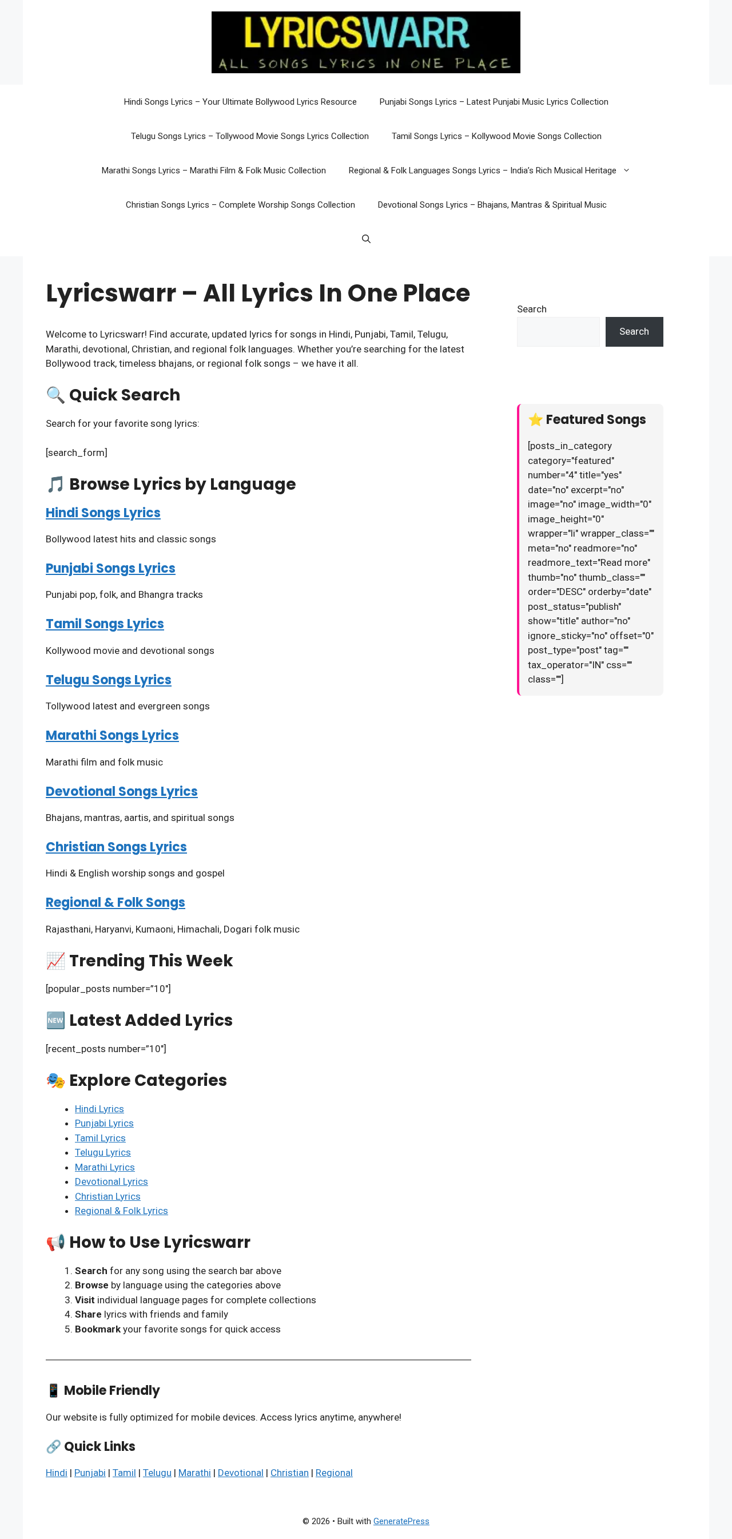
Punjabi (90, 1472)
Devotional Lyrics (111, 1181)
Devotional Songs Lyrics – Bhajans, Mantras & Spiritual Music (492, 205)
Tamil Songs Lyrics (105, 624)
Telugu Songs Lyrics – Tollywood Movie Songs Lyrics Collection (250, 136)
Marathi (194, 1472)
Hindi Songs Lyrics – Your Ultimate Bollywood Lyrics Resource (240, 102)
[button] (629, 170)
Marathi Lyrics (105, 1167)
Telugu (157, 1472)
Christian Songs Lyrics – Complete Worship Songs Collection (240, 205)
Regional (334, 1472)
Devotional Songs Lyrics (122, 791)
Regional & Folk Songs (115, 902)
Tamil (124, 1472)
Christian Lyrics (108, 1196)
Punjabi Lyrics (104, 1123)
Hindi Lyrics (99, 1108)
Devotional (241, 1472)
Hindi (56, 1472)
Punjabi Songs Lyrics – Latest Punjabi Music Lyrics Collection (494, 102)
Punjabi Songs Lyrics (111, 568)
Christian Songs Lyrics (116, 847)
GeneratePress (401, 1521)
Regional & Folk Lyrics (121, 1210)
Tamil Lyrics (100, 1138)
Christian (289, 1472)
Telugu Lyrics (103, 1152)
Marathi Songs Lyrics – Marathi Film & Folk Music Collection (214, 170)
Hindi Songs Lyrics (103, 513)
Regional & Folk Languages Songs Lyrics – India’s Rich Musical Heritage (482, 170)
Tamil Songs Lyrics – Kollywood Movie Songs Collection (497, 136)
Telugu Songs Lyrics (109, 680)
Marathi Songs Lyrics (112, 735)
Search (532, 309)
